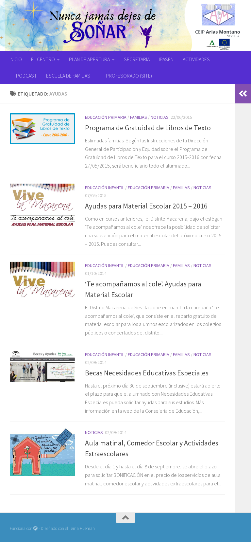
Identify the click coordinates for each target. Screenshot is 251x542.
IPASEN (166, 59)
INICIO (15, 59)
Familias (138, 117)
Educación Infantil (104, 187)
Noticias (160, 117)
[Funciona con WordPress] (35, 528)
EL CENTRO (43, 59)
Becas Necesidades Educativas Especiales (147, 372)
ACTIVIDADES (196, 59)
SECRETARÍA (137, 59)
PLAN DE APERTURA (89, 59)
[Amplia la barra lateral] (243, 93)
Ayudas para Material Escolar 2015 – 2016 (146, 205)
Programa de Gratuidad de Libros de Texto (148, 127)
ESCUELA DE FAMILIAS (68, 75)
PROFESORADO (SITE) (129, 75)
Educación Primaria (105, 117)
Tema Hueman (82, 528)
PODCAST (26, 75)
